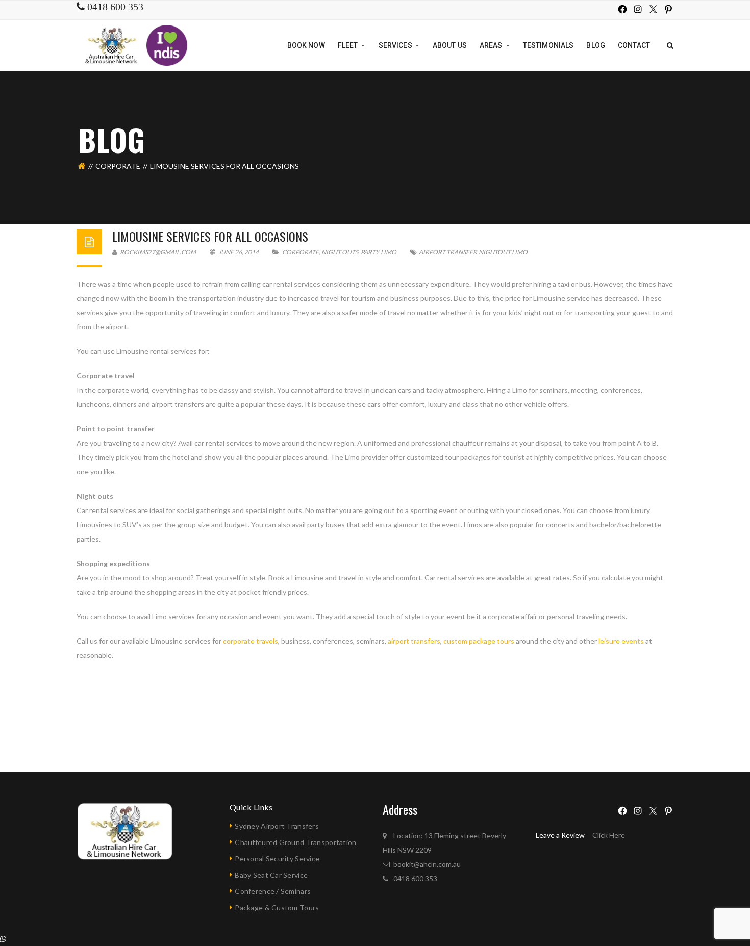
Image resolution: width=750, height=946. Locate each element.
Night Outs (339, 252)
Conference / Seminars (273, 891)
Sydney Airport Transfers (277, 826)
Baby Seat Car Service (271, 875)
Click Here (608, 835)
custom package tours (478, 640)
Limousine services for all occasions (210, 236)
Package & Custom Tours (277, 907)
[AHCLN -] (112, 44)
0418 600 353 (415, 878)
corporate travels (250, 640)
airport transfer (448, 252)
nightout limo (503, 252)
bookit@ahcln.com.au (427, 864)
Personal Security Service (277, 858)
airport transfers (414, 640)
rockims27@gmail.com (157, 252)
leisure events (621, 640)
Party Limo (378, 252)
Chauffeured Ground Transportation (295, 842)
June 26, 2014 (238, 252)
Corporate (117, 166)
